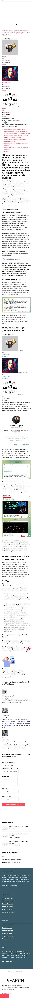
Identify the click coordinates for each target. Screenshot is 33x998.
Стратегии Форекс (7, 909)
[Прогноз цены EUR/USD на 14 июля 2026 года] (5, 828)
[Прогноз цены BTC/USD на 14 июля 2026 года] (5, 844)
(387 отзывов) (6, 354)
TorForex (5, 31)
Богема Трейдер (16, 859)
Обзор (4, 64)
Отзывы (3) (16, 120)
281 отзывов (7, 86)
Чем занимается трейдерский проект (15, 139)
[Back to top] (31, 996)
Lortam (4, 56)
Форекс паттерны (7, 933)
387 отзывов (7, 60)
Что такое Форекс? (7, 898)
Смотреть (5, 356)
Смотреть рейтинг (7, 677)
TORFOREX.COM (21, 971)
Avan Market (13, 857)
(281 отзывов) (6, 376)
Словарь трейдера (7, 930)
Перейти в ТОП (6, 993)
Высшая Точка (6, 82)
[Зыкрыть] (4, 996)
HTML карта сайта (7, 961)
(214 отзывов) (6, 398)
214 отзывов (7, 112)
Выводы (6, 151)
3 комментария (16, 837)
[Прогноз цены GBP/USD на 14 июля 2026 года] (5, 836)
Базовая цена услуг (10, 141)
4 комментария (16, 829)
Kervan (4, 108)
